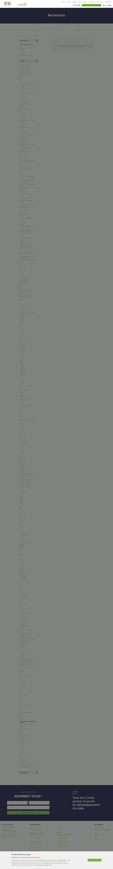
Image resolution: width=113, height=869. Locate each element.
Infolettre (85, 1)
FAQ (80, 1)
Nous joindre (99, 1)
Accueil (63, 1)
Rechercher (108, 1)
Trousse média (91, 1)
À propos (69, 1)
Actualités (75, 1)
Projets (75, 5)
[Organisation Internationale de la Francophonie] (21, 4)
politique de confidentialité (44, 865)
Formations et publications (90, 5)
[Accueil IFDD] (8, 3)
